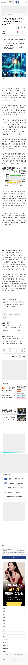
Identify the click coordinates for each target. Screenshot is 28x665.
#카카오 (4, 314)
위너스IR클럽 (6, 651)
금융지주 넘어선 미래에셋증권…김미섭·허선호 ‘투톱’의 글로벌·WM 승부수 (13, 327)
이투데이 (3, 14)
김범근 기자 (4, 31)
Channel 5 (5, 648)
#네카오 (4, 317)
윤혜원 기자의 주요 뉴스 (8, 336)
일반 (11, 14)
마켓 (8, 14)
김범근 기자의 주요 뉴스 (8, 323)
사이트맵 (23, 659)
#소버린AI (17, 314)
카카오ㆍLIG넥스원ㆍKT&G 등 (10, 299)
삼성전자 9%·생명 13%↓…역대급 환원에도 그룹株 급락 (13, 325)
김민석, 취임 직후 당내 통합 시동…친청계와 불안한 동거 (13, 338)
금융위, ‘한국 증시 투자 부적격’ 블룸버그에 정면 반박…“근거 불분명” (13, 330)
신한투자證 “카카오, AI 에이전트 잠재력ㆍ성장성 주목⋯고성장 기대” (14, 302)
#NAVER (10, 314)
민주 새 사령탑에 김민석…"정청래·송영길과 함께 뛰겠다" (13, 343)
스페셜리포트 (6, 645)
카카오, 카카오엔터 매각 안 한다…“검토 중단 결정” (14, 304)
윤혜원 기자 (4, 33)
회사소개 (4, 659)
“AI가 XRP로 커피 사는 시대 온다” (11, 306)
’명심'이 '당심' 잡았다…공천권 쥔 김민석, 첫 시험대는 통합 (13, 341)
